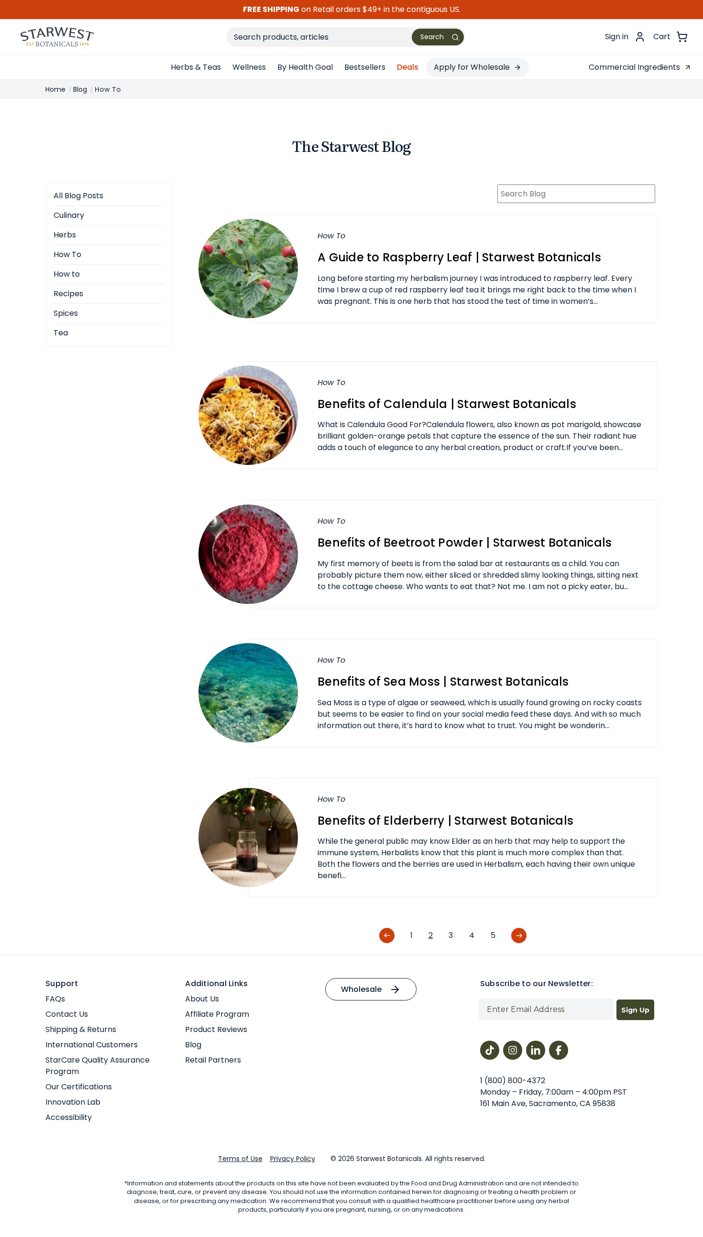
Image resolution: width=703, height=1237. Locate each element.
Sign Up (635, 1010)
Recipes (68, 293)
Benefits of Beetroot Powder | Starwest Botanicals (465, 542)
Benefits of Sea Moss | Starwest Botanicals (443, 681)
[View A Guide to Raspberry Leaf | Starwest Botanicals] (248, 268)
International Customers (91, 1044)
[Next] (519, 936)
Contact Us (66, 1014)
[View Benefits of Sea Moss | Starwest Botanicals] (248, 692)
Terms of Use (240, 1158)
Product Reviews (216, 1029)
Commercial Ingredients (634, 67)
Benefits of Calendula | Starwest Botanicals (447, 404)
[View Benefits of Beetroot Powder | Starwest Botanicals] (248, 553)
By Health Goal (305, 67)
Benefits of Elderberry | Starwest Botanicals (445, 820)
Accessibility (68, 1117)
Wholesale (361, 989)
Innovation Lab (72, 1102)
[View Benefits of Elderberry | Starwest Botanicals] (248, 836)
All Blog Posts (78, 195)
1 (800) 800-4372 (512, 1080)
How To (67, 254)
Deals (407, 67)
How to (67, 274)
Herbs (65, 234)
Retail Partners (213, 1059)
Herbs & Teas (196, 67)
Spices (66, 313)
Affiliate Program (217, 1014)
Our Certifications (78, 1086)
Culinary (69, 215)
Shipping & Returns (80, 1029)
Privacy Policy (292, 1158)
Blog (193, 1044)
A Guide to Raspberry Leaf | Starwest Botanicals (459, 257)
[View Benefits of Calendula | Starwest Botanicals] (248, 414)
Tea (61, 332)
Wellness (249, 67)
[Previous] (387, 936)
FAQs (55, 998)
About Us (202, 998)
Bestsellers (364, 67)
